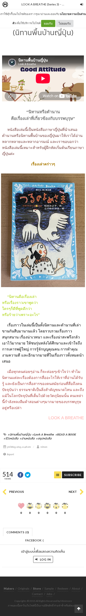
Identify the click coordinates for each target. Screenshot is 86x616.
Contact (37, 594)
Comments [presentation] (17, 532)
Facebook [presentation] (34, 542)
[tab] (18, 531)
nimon (43, 446)
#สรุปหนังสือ (44, 438)
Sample (49, 588)
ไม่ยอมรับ (65, 23)
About (76, 588)
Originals (23, 588)
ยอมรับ (48, 23)
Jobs (49, 594)
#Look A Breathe (43, 434)
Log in (45, 559)
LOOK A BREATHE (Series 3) (40, 4)
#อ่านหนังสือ (27, 438)
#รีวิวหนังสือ (11, 438)
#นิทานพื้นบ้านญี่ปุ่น (19, 434)
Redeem (62, 588)
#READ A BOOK (66, 434)
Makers (14, 4)
